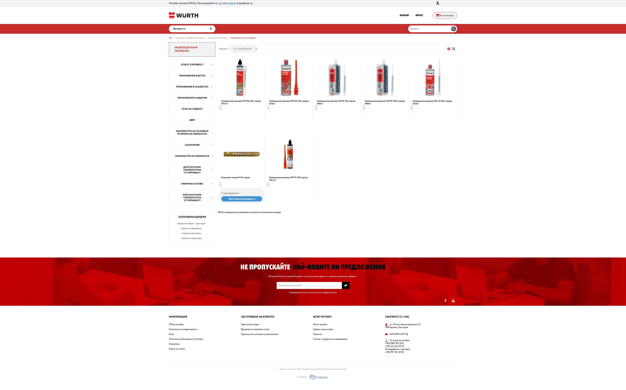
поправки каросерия (191, 233)
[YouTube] (453, 300)
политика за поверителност (323, 292)
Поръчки (317, 334)
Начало (170, 38)
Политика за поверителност (183, 329)
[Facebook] (445, 300)
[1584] (242, 77)
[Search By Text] (453, 28)
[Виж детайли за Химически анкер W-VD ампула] (242, 154)
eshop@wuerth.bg (399, 334)
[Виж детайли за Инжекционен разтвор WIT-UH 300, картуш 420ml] (433, 77)
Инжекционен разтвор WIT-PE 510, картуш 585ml (336, 102)
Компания (174, 344)
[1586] (289, 77)
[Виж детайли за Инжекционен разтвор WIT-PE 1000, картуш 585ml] (385, 77)
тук (220, 3)
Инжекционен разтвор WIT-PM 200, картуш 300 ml (241, 102)
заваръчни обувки (185, 223)
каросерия (201, 223)
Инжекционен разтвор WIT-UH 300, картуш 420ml (432, 102)
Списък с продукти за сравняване (330, 339)
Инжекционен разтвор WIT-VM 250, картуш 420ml (289, 102)
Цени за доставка (250, 324)
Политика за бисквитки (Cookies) (186, 339)
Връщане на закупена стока (255, 329)
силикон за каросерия (191, 238)
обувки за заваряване (191, 228)
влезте (232, 3)
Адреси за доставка (323, 329)
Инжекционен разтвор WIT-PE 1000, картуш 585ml (385, 102)
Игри (171, 334)
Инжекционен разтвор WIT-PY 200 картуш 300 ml (288, 178)
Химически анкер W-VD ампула (235, 177)
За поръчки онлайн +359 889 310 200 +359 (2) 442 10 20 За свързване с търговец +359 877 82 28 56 (397, 346)
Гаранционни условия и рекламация (259, 334)
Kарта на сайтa (177, 349)
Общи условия (176, 324)
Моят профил (320, 324)
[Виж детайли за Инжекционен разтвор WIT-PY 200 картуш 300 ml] (289, 154)
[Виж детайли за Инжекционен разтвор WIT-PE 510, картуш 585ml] (337, 77)
